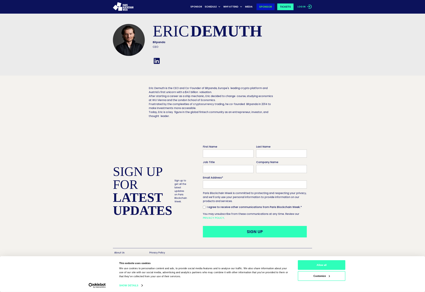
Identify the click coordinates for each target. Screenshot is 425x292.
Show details (128, 285)
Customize (319, 275)
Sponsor (196, 6)
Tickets (285, 7)
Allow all (322, 265)
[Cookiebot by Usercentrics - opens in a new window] (97, 285)
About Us (119, 252)
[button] (212, 7)
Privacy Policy (213, 218)
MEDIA (249, 6)
